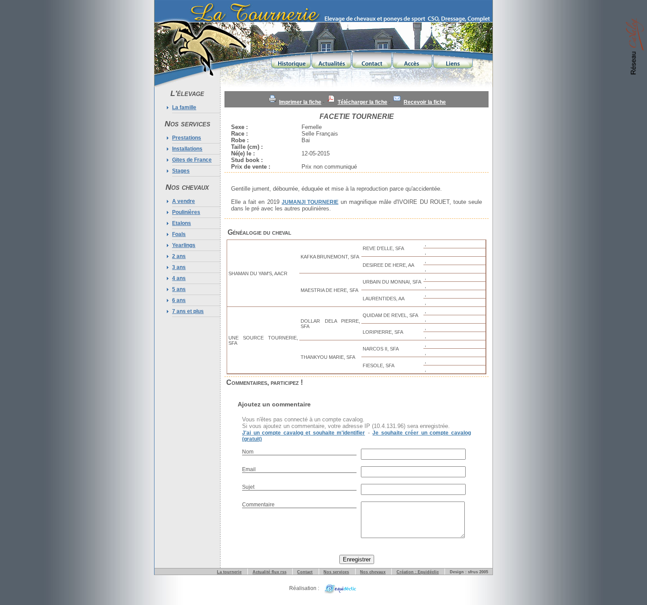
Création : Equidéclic (418, 572)
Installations (187, 149)
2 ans (179, 256)
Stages (181, 171)
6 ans (179, 300)
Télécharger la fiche (362, 102)
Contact (304, 572)
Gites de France (192, 160)
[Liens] (453, 59)
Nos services (336, 572)
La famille (184, 107)
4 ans (179, 278)
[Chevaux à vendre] (636, 47)
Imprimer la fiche (300, 102)
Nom (248, 452)
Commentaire (258, 505)
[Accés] (412, 59)
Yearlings (183, 245)
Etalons (181, 223)
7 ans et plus (188, 311)
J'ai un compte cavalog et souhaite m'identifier (303, 433)
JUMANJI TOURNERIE (310, 202)
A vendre (183, 201)
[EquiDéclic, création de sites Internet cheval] (338, 588)
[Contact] (372, 59)
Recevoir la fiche (425, 102)
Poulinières (186, 212)
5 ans (179, 289)
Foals (179, 234)
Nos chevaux (373, 572)
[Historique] (291, 59)
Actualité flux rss (270, 572)
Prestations (186, 138)
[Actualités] (331, 59)
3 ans (179, 267)
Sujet (248, 487)
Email (249, 469)
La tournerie (229, 572)
